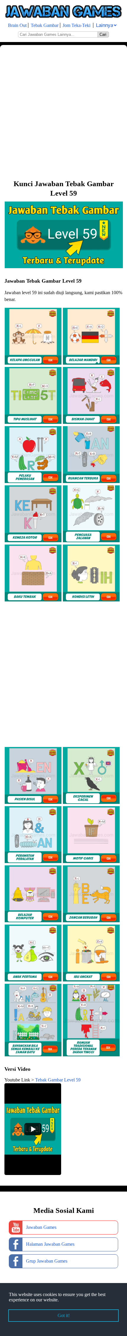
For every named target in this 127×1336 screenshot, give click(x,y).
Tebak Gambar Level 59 (58, 1079)
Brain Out (17, 25)
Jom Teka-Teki (76, 25)
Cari (103, 34)
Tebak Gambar (44, 25)
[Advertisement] (63, 111)
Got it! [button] (64, 1315)
